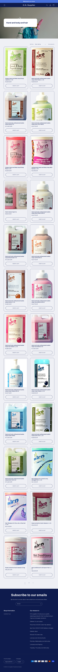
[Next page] (33, 582)
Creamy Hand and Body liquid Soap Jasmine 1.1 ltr (14, 79)
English (19, 661)
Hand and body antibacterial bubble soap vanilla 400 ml (41, 257)
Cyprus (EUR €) (8, 661)
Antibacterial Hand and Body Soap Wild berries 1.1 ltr (42, 168)
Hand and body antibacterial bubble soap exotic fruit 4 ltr (14, 479)
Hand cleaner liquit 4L (11, 212)
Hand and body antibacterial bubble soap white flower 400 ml (41, 212)
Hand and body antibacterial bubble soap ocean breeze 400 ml (14, 390)
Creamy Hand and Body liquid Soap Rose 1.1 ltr (14, 168)
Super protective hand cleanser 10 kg (15, 567)
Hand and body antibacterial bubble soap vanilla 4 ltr (14, 123)
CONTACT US (7, 614)
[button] (4, 5)
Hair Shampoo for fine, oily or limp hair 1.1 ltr (15, 524)
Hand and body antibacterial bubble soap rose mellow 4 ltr (41, 346)
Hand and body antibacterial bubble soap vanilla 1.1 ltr (14, 301)
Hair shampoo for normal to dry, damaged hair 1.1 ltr (40, 479)
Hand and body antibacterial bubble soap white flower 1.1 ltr (41, 79)
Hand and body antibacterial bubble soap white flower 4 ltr (14, 257)
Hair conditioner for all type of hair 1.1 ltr (41, 568)
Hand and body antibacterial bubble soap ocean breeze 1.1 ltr (41, 390)
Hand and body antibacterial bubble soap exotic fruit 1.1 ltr (41, 435)
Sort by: (32, 44)
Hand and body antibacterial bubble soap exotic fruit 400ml (41, 123)
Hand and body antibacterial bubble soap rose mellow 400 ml (41, 301)
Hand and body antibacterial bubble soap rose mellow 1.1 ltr (14, 346)
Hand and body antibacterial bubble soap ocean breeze (14, 435)
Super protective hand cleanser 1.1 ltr (41, 523)
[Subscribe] (40, 604)
